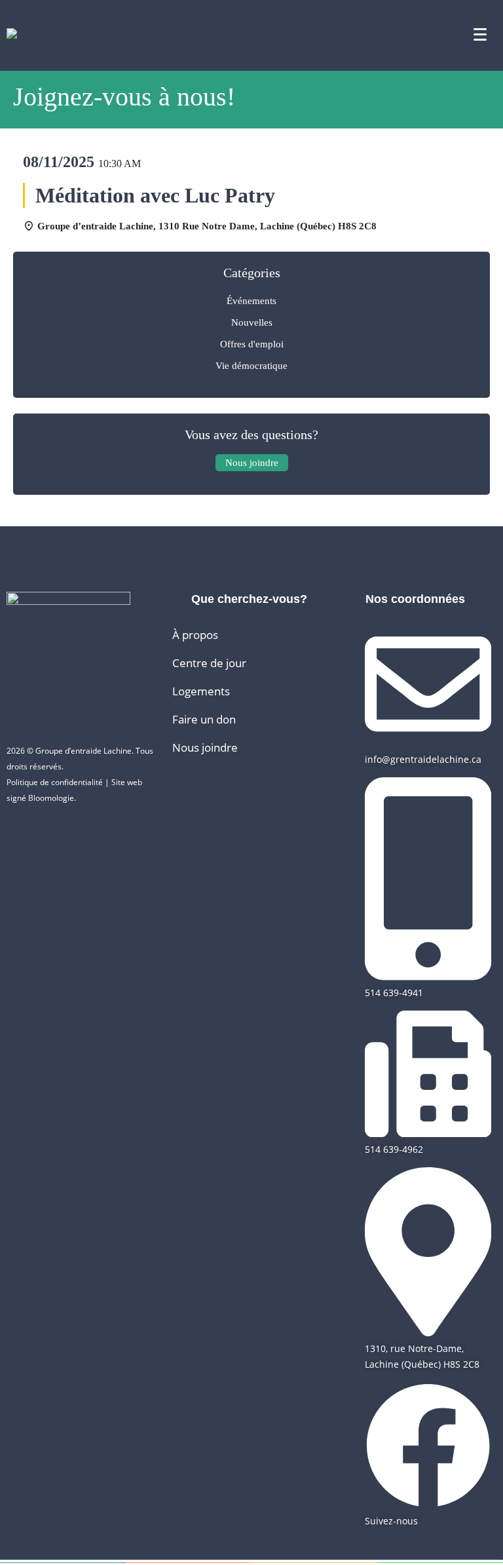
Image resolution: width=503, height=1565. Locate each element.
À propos (195, 634)
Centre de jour (209, 662)
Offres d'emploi (252, 344)
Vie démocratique (251, 365)
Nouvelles (251, 322)
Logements (201, 691)
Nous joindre (205, 747)
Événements (251, 301)
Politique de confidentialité (55, 782)
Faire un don (204, 719)
